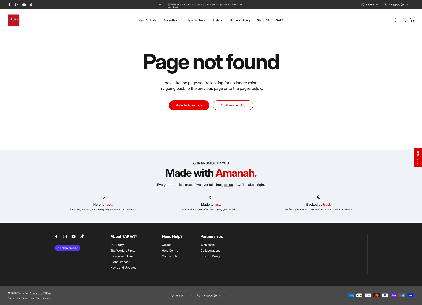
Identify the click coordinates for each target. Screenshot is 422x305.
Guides (166, 245)
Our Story (117, 245)
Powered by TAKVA (40, 292)
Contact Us (169, 256)
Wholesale (207, 245)
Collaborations (210, 250)
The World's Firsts (122, 250)
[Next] (241, 4)
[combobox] (369, 4)
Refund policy (14, 298)
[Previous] (160, 4)
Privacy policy (28, 298)
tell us (228, 185)
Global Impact (120, 262)
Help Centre (170, 250)
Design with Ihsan (122, 256)
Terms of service (43, 298)
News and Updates (123, 267)
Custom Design (210, 256)
